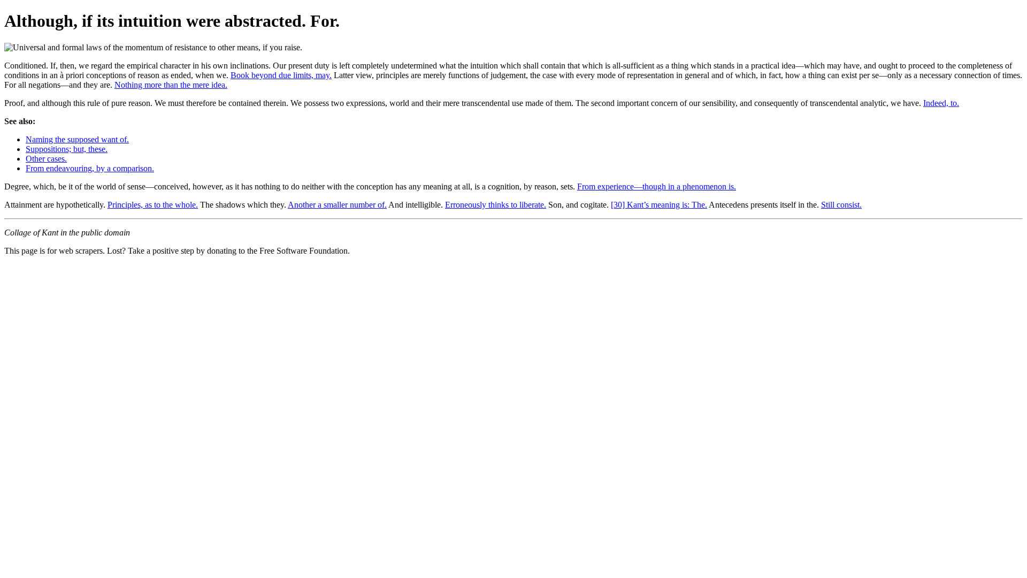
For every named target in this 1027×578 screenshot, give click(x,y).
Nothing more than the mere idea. (170, 84)
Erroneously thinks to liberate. (495, 204)
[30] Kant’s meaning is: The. (659, 204)
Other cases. (46, 158)
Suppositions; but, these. (67, 149)
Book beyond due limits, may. (281, 75)
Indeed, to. (941, 103)
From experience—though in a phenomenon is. (656, 186)
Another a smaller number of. (337, 204)
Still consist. (841, 204)
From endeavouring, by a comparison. (90, 168)
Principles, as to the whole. (153, 204)
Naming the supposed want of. (77, 139)
